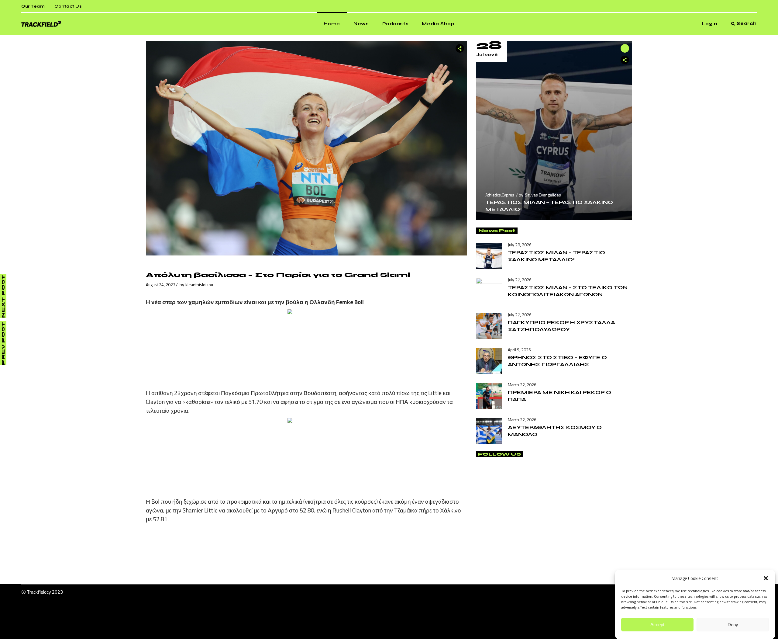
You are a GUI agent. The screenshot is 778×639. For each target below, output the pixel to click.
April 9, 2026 (519, 349)
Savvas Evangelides (543, 195)
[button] (766, 578)
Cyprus (508, 195)
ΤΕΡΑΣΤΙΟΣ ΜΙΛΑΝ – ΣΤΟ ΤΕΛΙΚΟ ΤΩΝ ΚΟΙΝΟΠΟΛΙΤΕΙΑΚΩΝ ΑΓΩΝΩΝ (568, 291)
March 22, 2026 (522, 384)
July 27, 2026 (520, 279)
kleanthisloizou (199, 284)
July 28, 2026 (520, 244)
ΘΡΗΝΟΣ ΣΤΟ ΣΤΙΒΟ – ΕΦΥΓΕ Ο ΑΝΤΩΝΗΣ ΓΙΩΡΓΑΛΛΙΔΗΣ (557, 361)
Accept (657, 624)
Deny (733, 624)
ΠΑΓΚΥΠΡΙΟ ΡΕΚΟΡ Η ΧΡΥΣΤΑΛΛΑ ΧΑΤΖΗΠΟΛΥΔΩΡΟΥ (561, 326)
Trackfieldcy (39, 592)
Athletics (493, 195)
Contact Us (68, 6)
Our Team (33, 6)
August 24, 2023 (160, 284)
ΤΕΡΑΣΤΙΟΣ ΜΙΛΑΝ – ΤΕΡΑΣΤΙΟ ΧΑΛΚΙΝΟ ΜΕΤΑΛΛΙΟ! (556, 256)
